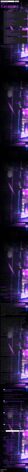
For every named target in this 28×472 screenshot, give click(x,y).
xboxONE (10, 465)
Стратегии (10, 16)
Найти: (3, 431)
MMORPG (10, 13)
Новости (10, 37)
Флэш (8, 17)
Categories (4, 2)
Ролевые (9, 23)
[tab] (15, 297)
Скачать (3, 287)
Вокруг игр (10, 39)
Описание (7, 297)
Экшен (9, 25)
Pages (2, 4)
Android (6, 27)
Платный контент (10, 29)
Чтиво (6, 36)
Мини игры (10, 31)
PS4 (8, 464)
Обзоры (9, 41)
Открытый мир (12, 21)
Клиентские (7, 19)
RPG (8, 12)
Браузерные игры (9, 439)
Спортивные (11, 15)
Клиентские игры (9, 446)
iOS (5, 28)
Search (16, 1)
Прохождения (11, 40)
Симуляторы (11, 20)
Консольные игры (12, 35)
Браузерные (8, 11)
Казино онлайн (8, 445)
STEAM (9, 32)
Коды (8, 43)
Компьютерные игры (13, 33)
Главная (3, 45)
